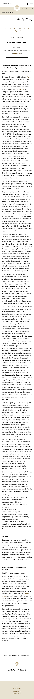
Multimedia (17, 53)
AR (6, 29)
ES (17, 29)
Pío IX (29, 77)
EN (14, 29)
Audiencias (5, 12)
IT (28, 29)
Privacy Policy (17, 694)
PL (16, 31)
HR (25, 29)
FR (21, 29)
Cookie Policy (17, 691)
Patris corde (20, 89)
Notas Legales (17, 688)
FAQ (17, 686)
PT (19, 31)
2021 (11, 12)
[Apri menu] (31, 4)
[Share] (30, 20)
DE (10, 29)
